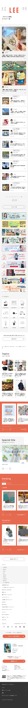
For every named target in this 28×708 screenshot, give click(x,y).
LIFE (4, 573)
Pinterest (20, 626)
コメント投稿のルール (5, 669)
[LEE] (14, 10)
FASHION (5, 567)
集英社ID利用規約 (17, 666)
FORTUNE (5, 578)
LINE (24, 626)
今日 (4, 483)
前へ (3, 429)
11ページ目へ (16, 200)
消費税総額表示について (6, 670)
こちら (10, 679)
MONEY (4, 576)
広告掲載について (17, 665)
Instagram (8, 626)
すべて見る (22, 429)
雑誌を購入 (14, 652)
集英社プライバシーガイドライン (19, 669)
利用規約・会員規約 (17, 667)
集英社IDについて (4, 667)
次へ (13, 200)
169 (21, 196)
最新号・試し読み (15, 649)
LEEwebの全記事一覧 (20, 514)
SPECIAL (4, 580)
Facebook (4, 626)
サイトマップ (4, 665)
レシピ (8, 483)
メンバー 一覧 (14, 207)
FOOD (4, 571)
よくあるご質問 (4, 666)
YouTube (16, 626)
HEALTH (4, 575)
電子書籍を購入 (15, 650)
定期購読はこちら (14, 661)
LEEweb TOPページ (14, 559)
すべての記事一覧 (6, 582)
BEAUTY (4, 569)
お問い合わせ (14, 338)
